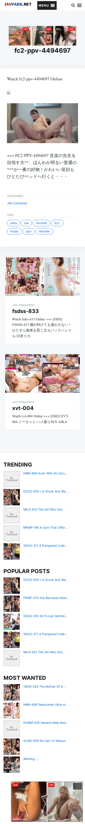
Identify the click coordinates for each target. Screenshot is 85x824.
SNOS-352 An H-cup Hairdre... (45, 616)
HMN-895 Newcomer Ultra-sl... (45, 704)
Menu (79, 5)
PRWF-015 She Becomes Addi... (46, 598)
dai (26, 223)
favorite (41, 223)
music (14, 231)
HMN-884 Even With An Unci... (45, 473)
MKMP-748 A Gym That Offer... (45, 527)
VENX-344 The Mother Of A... (44, 686)
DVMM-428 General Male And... (45, 722)
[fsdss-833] (42, 276)
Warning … (30, 759)
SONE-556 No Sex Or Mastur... (45, 741)
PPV (29, 231)
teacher (44, 231)
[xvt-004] (42, 373)
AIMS (13, 223)
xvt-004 (23, 408)
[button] (44, 5)
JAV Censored (17, 203)
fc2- (57, 223)
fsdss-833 (25, 311)
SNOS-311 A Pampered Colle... (45, 545)
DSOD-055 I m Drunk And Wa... (45, 491)
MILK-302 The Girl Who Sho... (44, 509)
